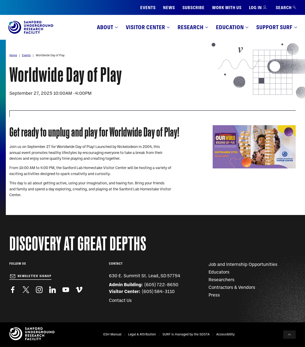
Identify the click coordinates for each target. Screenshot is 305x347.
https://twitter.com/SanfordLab (26, 289)
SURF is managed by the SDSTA (186, 334)
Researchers (221, 280)
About (105, 27)
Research (191, 27)
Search (284, 7)
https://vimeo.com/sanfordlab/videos (79, 289)
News (169, 7)
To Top (289, 334)
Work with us (227, 7)
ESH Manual (112, 334)
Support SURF (274, 27)
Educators (219, 272)
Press (214, 295)
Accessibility (225, 334)
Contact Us (120, 300)
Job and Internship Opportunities (243, 264)
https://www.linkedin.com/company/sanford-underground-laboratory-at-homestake (52, 289)
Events (148, 7)
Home (13, 55)
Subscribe (193, 7)
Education (230, 27)
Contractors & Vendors (232, 287)
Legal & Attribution (142, 334)
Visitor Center (145, 27)
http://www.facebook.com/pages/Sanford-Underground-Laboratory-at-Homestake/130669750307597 (12, 289)
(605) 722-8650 (161, 285)
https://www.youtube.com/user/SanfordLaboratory (65, 289)
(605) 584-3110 (158, 291)
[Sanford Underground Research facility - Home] (30, 33)
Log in (255, 7)
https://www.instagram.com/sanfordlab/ (39, 289)
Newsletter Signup (34, 276)
